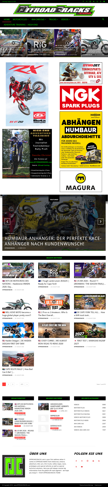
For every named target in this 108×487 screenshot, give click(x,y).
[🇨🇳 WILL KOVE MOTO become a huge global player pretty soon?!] (18, 302)
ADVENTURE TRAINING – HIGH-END (21, 24)
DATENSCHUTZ (55, 426)
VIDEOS (64, 19)
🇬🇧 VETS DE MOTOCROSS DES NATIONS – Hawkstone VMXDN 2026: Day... (16, 284)
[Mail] (93, 1)
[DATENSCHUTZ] (43, 428)
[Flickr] (86, 1)
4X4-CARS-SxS (38, 19)
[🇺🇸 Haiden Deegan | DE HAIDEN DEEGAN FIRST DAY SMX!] (18, 330)
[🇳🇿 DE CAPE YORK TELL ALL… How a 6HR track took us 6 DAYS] (90, 302)
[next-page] (27, 384)
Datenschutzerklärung (86, 485)
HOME (7, 19)
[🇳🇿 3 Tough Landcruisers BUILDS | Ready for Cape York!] (40, 43)
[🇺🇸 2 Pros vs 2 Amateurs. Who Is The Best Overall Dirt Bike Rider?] (54, 302)
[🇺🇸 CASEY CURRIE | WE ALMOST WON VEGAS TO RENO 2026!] (54, 330)
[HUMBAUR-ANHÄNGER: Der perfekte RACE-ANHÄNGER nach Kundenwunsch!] (54, 223)
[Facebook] (83, 1)
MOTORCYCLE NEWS (7, 277)
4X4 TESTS (53, 410)
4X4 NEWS (41, 277)
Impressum (54, 416)
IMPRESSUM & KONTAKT (57, 418)
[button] (103, 20)
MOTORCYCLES (20, 19)
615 (22, 384)
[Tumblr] (97, 1)
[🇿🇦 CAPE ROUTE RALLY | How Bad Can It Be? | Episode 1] (18, 358)
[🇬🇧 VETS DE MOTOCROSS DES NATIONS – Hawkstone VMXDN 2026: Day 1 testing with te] (13, 43)
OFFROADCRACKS (6, 54)
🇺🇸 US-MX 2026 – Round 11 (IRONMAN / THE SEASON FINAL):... (24, 433)
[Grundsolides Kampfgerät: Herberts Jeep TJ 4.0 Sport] (43, 406)
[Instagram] (90, 1)
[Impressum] (43, 418)
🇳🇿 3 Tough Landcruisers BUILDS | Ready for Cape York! (24, 421)
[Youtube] (104, 1)
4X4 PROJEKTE (10, 233)
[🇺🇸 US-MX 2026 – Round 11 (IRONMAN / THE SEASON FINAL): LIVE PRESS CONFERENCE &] (67, 43)
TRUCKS (52, 19)
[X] (100, 1)
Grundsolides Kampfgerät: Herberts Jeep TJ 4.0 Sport (59, 406)
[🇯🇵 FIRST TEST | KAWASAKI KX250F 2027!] (90, 330)
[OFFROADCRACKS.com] (54, 10)
